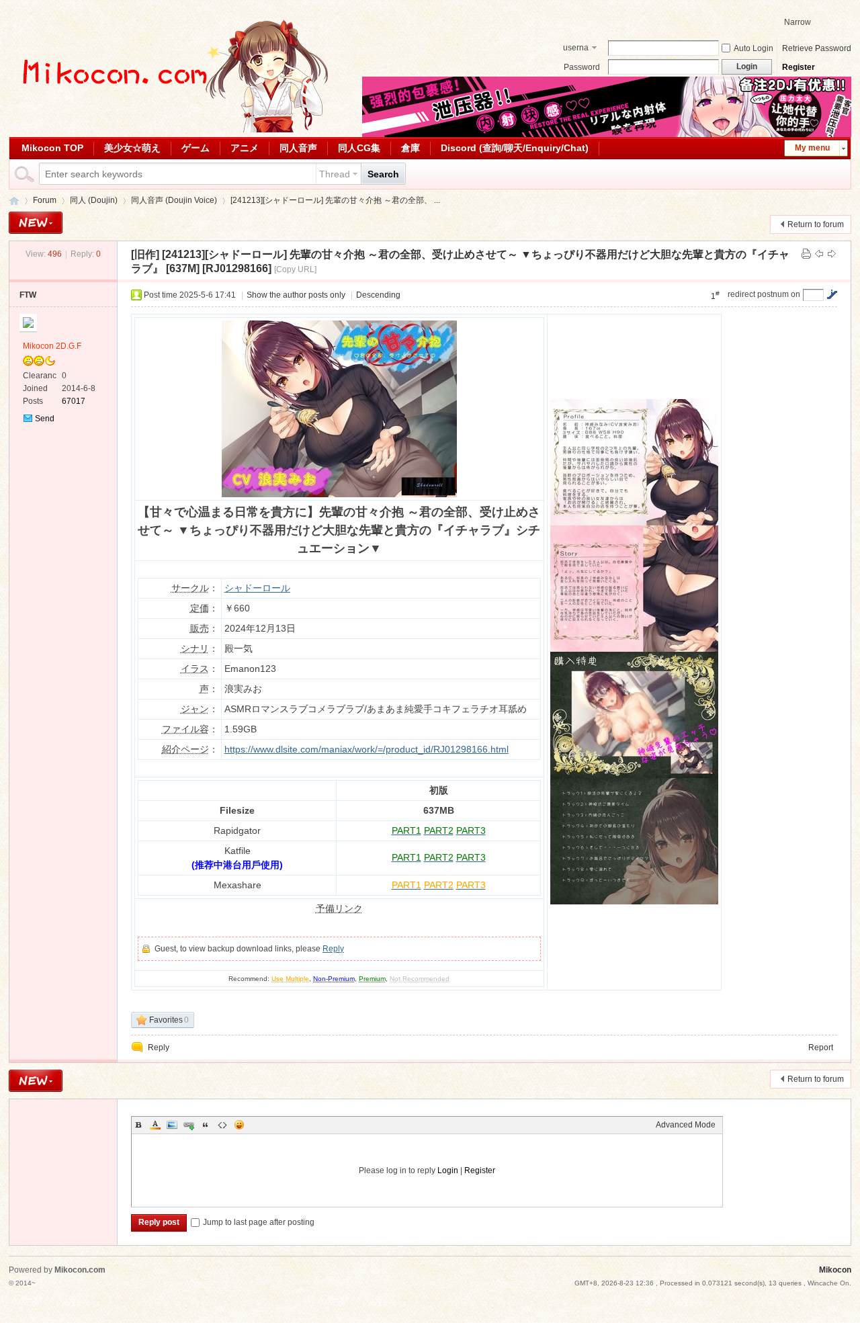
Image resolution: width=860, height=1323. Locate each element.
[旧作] (145, 254)
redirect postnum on (764, 294)
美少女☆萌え (132, 147)
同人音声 (298, 147)
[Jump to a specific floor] (831, 294)
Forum (44, 200)
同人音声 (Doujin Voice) (174, 200)
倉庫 (410, 147)
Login (447, 1170)
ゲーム (195, 147)
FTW (27, 295)
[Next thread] (831, 254)
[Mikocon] (170, 129)
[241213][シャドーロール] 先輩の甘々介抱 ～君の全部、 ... (335, 200)
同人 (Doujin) (94, 200)
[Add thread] (35, 223)
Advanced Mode (686, 1124)
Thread (334, 174)
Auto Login (753, 48)
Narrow (797, 22)
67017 (73, 401)
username (576, 49)
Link (189, 1125)
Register (798, 67)
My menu (812, 148)
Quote (205, 1125)
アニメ (244, 147)
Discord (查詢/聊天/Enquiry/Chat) (515, 147)
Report (820, 1047)
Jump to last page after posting (258, 1222)
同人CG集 (359, 147)
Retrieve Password (816, 48)
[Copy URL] (295, 269)
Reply (333, 948)
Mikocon (14, 200)
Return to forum (815, 224)
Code (222, 1125)
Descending (378, 295)
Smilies (239, 1125)
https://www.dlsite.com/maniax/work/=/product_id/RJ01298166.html (366, 749)
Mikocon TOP (52, 147)
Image (172, 1125)
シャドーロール (257, 588)
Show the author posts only (296, 295)
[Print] (806, 254)
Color (155, 1125)
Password (582, 67)
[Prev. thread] (819, 254)
